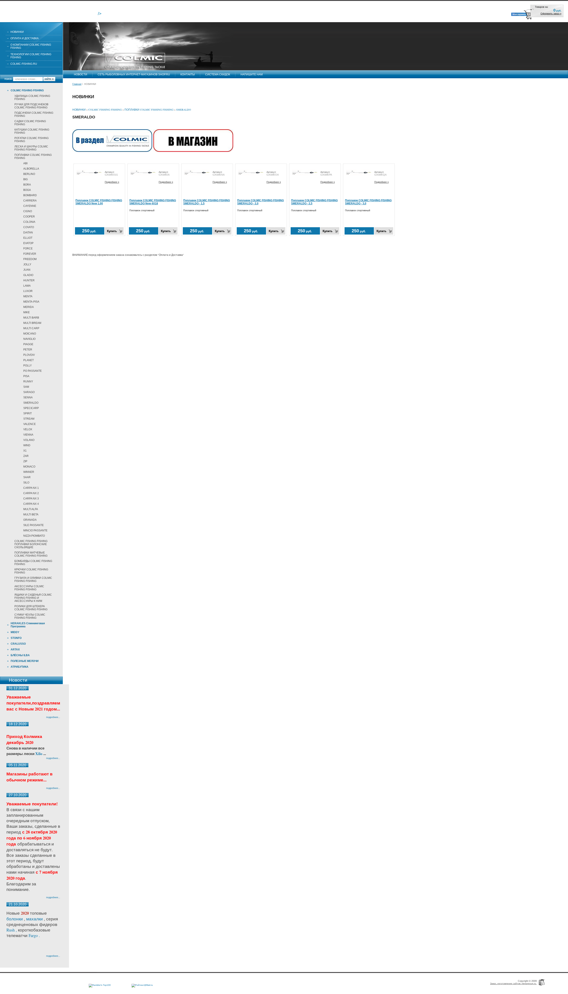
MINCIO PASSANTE (35, 530)
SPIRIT (27, 413)
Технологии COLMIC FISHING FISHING (30, 56)
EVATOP (28, 243)
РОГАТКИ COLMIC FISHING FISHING (31, 140)
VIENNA (28, 434)
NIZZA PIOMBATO (34, 535)
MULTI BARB (31, 317)
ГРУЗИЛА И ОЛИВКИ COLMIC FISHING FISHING (33, 579)
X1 (25, 450)
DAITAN (28, 232)
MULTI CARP (31, 328)
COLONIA (29, 221)
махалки (35, 919)
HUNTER (29, 280)
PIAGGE (28, 344)
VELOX (27, 429)
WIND (26, 445)
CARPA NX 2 (31, 493)
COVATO (28, 227)
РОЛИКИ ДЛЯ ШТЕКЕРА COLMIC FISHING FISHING (30, 608)
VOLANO (28, 440)
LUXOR (28, 291)
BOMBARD (30, 195)
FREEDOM (30, 259)
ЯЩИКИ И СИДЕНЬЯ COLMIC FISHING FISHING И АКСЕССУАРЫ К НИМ (33, 598)
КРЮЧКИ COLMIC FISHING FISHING (31, 571)
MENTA (27, 296)
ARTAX (15, 649)
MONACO (29, 466)
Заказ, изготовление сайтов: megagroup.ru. (513, 983)
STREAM (28, 418)
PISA (26, 376)
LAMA (27, 285)
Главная (76, 84)
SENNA (28, 397)
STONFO (16, 638)
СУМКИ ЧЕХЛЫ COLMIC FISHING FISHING (29, 616)
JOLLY (27, 264)
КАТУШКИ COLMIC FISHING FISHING (31, 131)
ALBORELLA (31, 168)
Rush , (12, 930)
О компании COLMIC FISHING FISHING (30, 46)
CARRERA (30, 200)
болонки (14, 919)
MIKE (26, 312)
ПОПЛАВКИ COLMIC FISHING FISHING (33, 156)
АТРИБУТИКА (19, 666)
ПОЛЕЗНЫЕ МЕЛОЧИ (25, 661)
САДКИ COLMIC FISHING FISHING (30, 123)
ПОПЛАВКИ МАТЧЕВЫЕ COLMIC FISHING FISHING (30, 554)
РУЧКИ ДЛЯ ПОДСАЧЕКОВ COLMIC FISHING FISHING (31, 106)
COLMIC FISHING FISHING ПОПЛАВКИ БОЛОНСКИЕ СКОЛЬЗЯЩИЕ (30, 544)
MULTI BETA (30, 514)
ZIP (25, 461)
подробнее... (53, 717)
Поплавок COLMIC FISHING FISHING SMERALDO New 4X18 (152, 202)
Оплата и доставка (24, 38)
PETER (27, 349)
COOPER (29, 216)
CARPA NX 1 (31, 487)
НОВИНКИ (17, 31)
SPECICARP (31, 408)
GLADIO (28, 275)
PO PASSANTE (32, 370)
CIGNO (27, 211)
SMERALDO (30, 402)
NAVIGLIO (29, 338)
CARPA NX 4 (31, 503)
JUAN (26, 269)
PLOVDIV (29, 354)
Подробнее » (112, 182)
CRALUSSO (18, 643)
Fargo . (34, 935)
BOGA (27, 190)
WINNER (28, 472)
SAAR (27, 477)
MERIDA (28, 307)
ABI (25, 163)
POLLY (27, 365)
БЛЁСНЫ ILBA (20, 655)
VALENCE (29, 424)
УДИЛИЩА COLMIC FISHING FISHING (32, 97)
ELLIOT (27, 237)
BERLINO (29, 174)
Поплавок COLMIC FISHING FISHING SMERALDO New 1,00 (98, 202)
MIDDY (15, 632)
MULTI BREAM (32, 323)
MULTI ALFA (30, 509)
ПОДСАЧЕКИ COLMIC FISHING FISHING (33, 114)
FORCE (28, 248)
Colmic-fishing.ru (23, 63)
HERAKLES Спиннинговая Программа (28, 625)
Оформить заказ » (550, 13)
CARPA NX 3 (31, 498)
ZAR (26, 456)
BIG (25, 179)
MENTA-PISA (31, 301)
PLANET (28, 360)
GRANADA (30, 519)
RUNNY (28, 381)
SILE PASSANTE (33, 525)
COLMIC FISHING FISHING (27, 90)
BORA (27, 184)
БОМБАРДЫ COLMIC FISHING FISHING (33, 563)
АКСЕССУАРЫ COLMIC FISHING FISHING (29, 588)
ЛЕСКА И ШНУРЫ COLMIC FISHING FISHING (31, 148)
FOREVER (29, 253)
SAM (26, 386)
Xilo (39, 753)
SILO (26, 482)
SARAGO (29, 392)
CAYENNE (29, 205)
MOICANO (29, 333)
